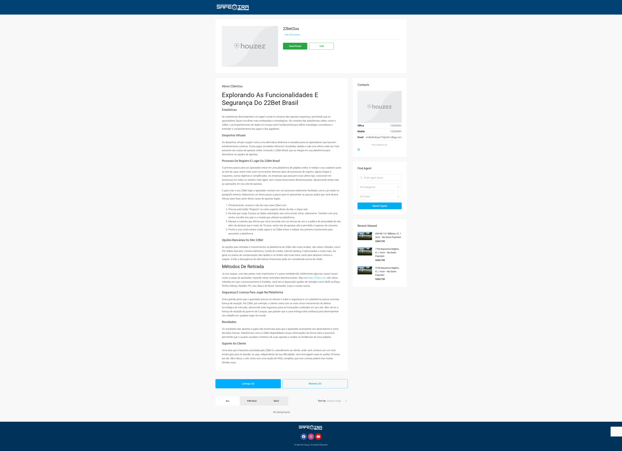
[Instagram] (311, 436)
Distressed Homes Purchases (320, 21)
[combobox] (337, 401)
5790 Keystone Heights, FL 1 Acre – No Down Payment (387, 271)
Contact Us (351, 21)
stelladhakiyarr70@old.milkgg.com (384, 137)
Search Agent (379, 205)
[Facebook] (303, 436)
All (228, 401)
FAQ (365, 21)
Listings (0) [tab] (248, 383)
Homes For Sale (264, 21)
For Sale (252, 401)
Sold (276, 401)
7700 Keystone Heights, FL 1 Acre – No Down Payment (387, 252)
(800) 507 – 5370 (386, 21)
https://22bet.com (316, 277)
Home (246, 21)
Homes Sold (289, 21)
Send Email (295, 46)
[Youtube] (318, 436)
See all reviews (292, 34)
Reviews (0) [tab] (315, 383)
